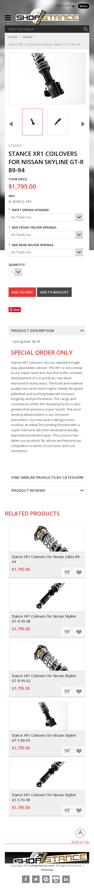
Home (13, 37)
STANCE (15, 145)
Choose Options (67, 572)
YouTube (56, 879)
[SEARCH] (85, 29)
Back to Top (80, 841)
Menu (83, 6)
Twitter (36, 879)
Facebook (26, 879)
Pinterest (46, 879)
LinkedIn (66, 879)
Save (17, 309)
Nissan (27, 37)
